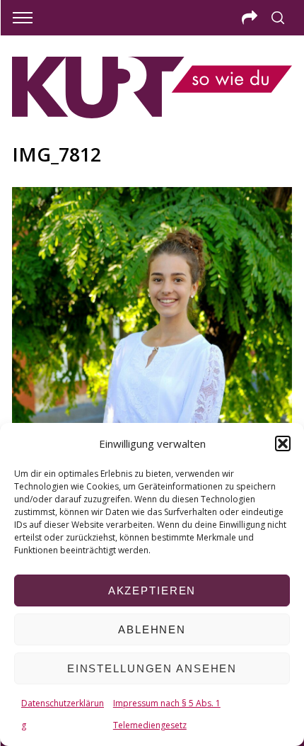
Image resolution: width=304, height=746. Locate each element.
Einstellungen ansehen (152, 668)
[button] (283, 443)
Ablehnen (152, 629)
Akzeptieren (152, 590)
